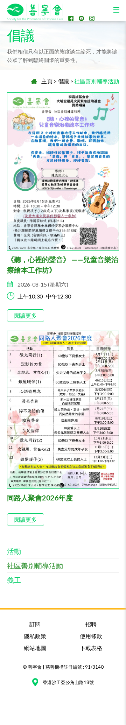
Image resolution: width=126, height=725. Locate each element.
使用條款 (91, 636)
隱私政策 (35, 636)
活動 (14, 551)
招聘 (91, 624)
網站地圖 (35, 648)
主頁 (46, 81)
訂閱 (35, 624)
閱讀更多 (25, 315)
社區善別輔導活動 (96, 81)
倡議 (63, 81)
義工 (14, 580)
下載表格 (91, 648)
